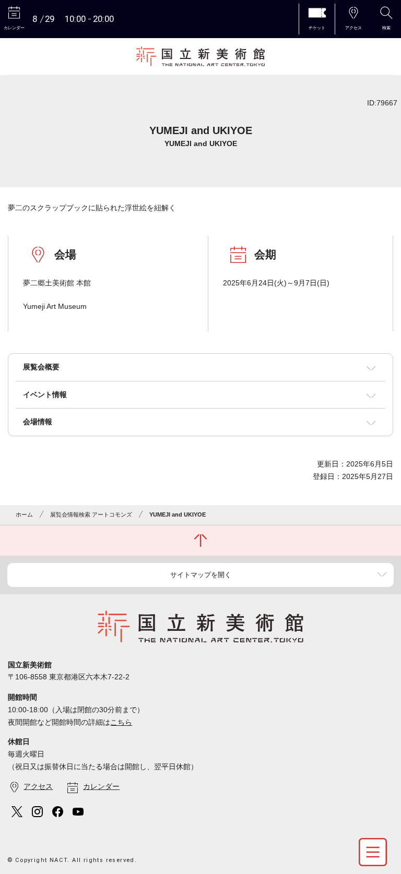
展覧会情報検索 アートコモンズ (91, 514)
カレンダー (101, 786)
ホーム (24, 514)
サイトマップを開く (200, 575)
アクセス (38, 786)
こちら (121, 722)
